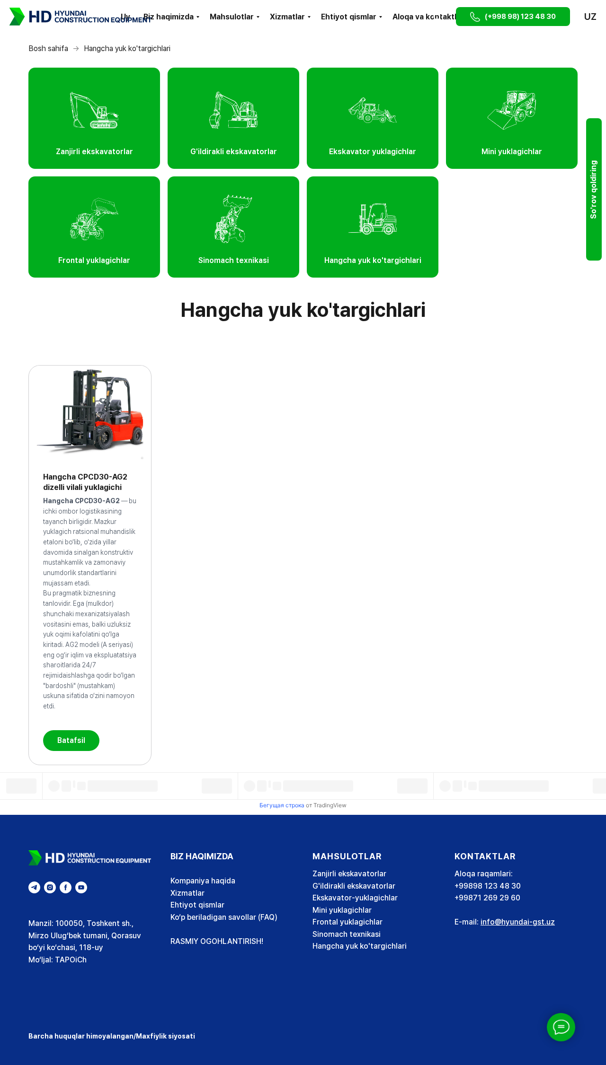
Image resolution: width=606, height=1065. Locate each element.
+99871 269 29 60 (487, 897)
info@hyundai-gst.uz (518, 921)
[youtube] (81, 887)
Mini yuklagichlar (342, 910)
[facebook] (65, 887)
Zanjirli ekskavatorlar (349, 873)
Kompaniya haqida (202, 880)
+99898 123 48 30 (487, 886)
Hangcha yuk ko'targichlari (359, 946)
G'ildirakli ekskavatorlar (353, 886)
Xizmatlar (287, 16)
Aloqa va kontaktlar (428, 16)
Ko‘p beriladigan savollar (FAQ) (223, 917)
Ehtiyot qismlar (348, 16)
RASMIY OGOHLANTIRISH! (216, 941)
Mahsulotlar (232, 16)
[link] (94, 118)
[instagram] (50, 887)
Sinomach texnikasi (346, 934)
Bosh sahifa (48, 48)
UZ (590, 16)
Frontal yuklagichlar (347, 921)
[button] (437, 16)
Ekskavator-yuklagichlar (355, 897)
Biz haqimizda (168, 16)
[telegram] (34, 887)
